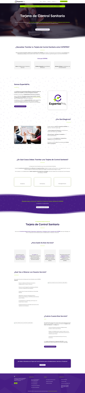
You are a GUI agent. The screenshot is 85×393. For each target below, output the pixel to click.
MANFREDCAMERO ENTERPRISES (52, 391)
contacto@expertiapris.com (65, 383)
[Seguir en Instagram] (16, 383)
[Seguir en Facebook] (15, 383)
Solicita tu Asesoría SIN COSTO (42, 207)
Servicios (44, 1)
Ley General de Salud (37, 97)
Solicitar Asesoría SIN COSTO (20, 106)
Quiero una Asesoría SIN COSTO (42, 29)
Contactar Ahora (64, 1)
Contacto (53, 1)
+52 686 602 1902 (63, 381)
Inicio (41, 1)
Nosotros (49, 1)
